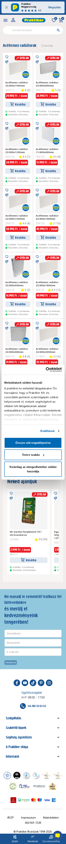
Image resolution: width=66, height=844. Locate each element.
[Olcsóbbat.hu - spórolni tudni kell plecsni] (39, 786)
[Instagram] (49, 682)
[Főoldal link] (33, 20)
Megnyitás (54, 7)
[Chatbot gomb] (57, 835)
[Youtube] (25, 682)
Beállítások (47, 431)
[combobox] (33, 30)
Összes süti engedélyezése (33, 442)
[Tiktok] (33, 682)
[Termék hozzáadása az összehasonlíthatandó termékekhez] (7, 62)
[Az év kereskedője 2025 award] (52, 786)
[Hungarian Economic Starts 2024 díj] (7, 775)
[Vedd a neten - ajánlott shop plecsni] (24, 786)
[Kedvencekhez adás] (7, 56)
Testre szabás (31, 454)
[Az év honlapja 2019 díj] (36, 775)
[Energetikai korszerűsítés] (26, 74)
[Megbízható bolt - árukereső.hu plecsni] (12, 786)
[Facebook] (17, 682)
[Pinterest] (41, 682)
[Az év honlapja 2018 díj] (26, 775)
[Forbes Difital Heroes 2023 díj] (17, 775)
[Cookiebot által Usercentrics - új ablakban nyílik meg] (46, 369)
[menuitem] (5, 20)
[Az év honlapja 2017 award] (57, 775)
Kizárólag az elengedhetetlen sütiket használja (33, 469)
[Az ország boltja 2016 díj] (46, 775)
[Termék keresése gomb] (58, 30)
